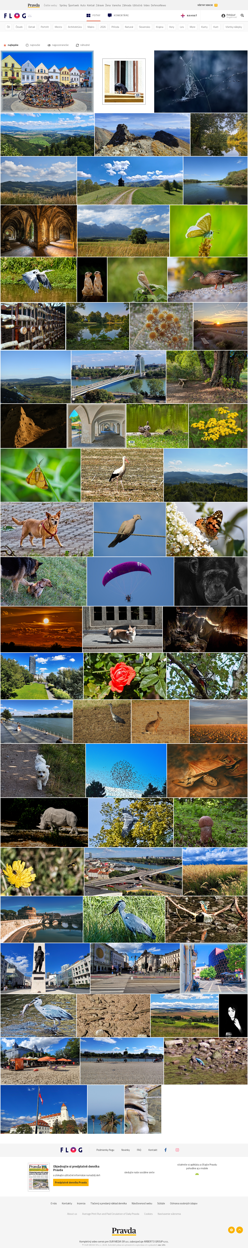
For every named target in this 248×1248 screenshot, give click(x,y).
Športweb (73, 5)
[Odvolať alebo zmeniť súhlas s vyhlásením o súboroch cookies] (231, 1230)
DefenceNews (158, 5)
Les (182, 27)
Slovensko (144, 27)
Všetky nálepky (234, 27)
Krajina (159, 27)
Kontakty (67, 1203)
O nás (54, 1203)
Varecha (116, 5)
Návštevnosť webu (142, 1203)
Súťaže (161, 1203)
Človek (19, 27)
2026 (103, 27)
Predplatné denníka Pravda (71, 1182)
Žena (108, 5)
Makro (91, 27)
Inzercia (81, 1203)
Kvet (215, 27)
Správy (63, 5)
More (192, 27)
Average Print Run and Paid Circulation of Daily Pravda (110, 1214)
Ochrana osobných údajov (183, 1203)
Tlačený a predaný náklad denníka (108, 1203)
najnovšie (35, 45)
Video (147, 5)
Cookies (148, 1214)
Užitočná (137, 5)
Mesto (58, 27)
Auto (83, 5)
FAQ (139, 1150)
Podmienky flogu (105, 1150)
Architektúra (75, 27)
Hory (171, 27)
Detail (32, 27)
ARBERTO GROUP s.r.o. (156, 1241)
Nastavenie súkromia (169, 1214)
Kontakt (152, 1150)
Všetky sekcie (205, 5)
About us (72, 1214)
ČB (8, 27)
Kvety (204, 27)
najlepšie (12, 45)
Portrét (45, 27)
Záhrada (126, 5)
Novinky (125, 1150)
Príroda (115, 27)
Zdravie (100, 5)
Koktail (90, 5)
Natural (129, 27)
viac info (161, 1244)
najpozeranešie (60, 45)
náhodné (85, 45)
